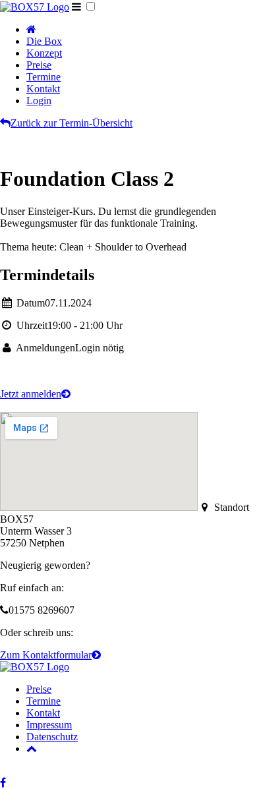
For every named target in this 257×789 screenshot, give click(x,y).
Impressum (49, 724)
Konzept (44, 53)
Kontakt (43, 88)
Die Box (44, 41)
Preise (38, 65)
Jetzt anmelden (35, 393)
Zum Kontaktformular (50, 654)
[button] (90, 6)
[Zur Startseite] (34, 7)
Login (38, 100)
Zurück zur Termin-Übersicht (66, 123)
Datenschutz (52, 736)
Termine (43, 76)
